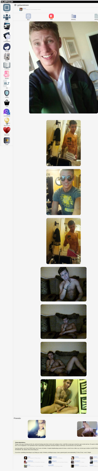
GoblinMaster (54, 456)
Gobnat (28, 465)
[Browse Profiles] (6, 77)
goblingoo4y (54, 461)
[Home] (6, 10)
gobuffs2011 (76, 465)
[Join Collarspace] (7, 36)
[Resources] (6, 124)
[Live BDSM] (7, 112)
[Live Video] (6, 29)
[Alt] (6, 86)
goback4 (24, 8)
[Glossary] (7, 65)
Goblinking (76, 456)
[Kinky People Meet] (6, 50)
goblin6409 (95, 461)
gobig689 (91, 465)
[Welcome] (6, 133)
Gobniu (28, 456)
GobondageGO (77, 461)
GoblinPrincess (30, 461)
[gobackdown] (63, 113)
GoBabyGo (95, 456)
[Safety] (6, 96)
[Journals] (6, 59)
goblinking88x (51, 465)
